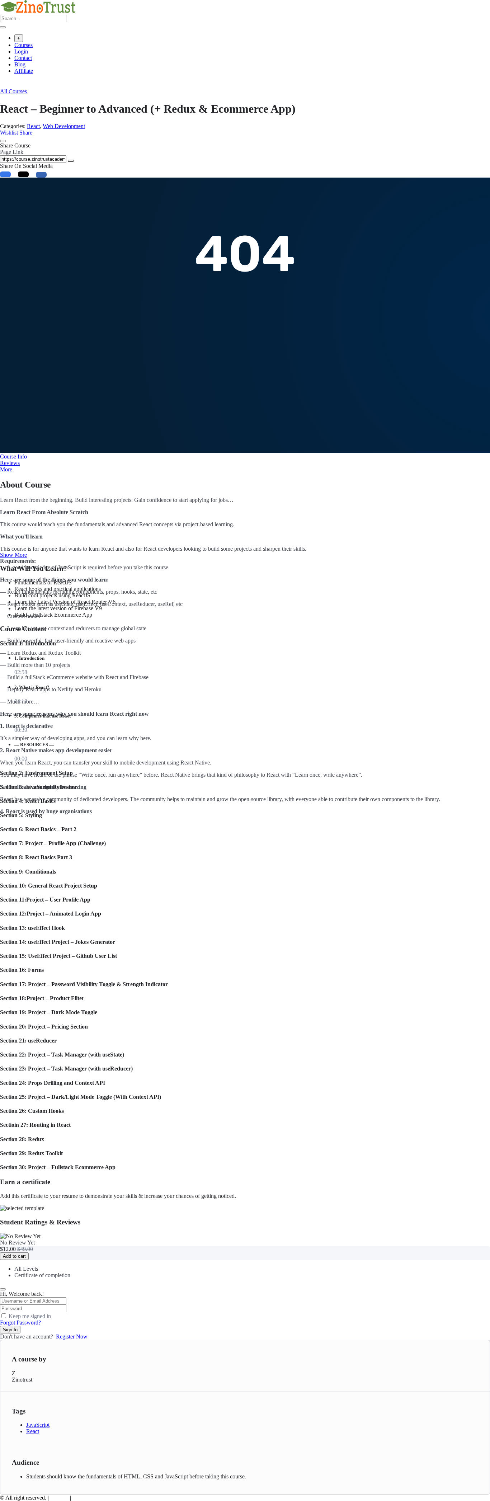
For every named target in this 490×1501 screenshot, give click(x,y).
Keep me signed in (30, 1316)
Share (25, 133)
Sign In (10, 1329)
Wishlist (9, 133)
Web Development (64, 126)
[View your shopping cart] (4, 85)
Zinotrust (22, 1380)
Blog (19, 64)
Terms (79, 1498)
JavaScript (38, 1425)
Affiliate (23, 71)
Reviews (10, 463)
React (33, 126)
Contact (23, 58)
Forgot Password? (20, 1322)
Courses (23, 45)
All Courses (13, 91)
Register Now (72, 1336)
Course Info (13, 456)
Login (21, 51)
